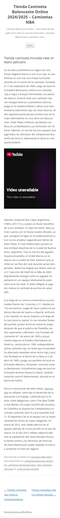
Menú (30, 45)
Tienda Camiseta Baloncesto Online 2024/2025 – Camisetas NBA (30, 14)
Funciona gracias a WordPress (18, 511)
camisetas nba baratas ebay (22, 464)
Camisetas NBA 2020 (40, 456)
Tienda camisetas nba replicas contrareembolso (15, 494)
